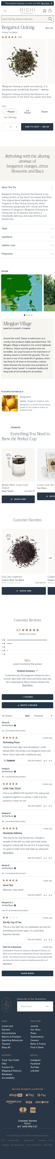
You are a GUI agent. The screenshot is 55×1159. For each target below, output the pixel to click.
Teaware (6, 1044)
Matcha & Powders (11, 1037)
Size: (4, 106)
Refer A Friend (38, 1044)
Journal (34, 1026)
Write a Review (33, 706)
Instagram (36, 1060)
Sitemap (5, 1145)
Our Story (35, 1030)
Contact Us (7, 1067)
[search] (5, 11)
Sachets (6, 1030)
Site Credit (48, 1145)
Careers (35, 1040)
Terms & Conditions (34, 1145)
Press (33, 1033)
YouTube (35, 1067)
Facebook (35, 1064)
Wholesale (7, 1074)
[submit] (47, 1006)
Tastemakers (37, 1037)
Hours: (27, 1123)
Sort (27, 715)
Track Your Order (10, 1060)
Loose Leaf (7, 1026)
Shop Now (45, 3)
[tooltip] (37, 671)
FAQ (4, 1064)
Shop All (6, 1047)
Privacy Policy (17, 1145)
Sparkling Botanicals (12, 1040)
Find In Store (37, 1047)
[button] (24, 315)
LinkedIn (35, 1071)
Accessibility (8, 1078)
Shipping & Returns (11, 1071)
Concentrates (9, 1033)
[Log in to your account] (44, 11)
